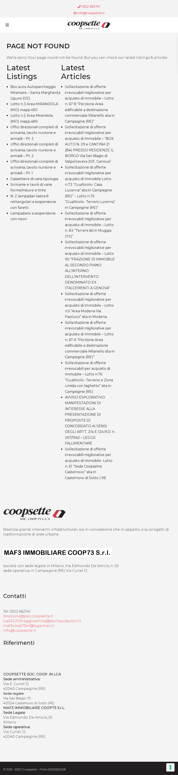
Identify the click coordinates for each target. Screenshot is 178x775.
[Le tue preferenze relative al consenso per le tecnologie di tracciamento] (170, 767)
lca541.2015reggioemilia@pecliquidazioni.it (42, 621)
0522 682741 (91, 6)
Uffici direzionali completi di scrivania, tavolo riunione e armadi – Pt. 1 (34, 167)
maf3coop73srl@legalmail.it (28, 626)
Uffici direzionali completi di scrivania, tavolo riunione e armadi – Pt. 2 (34, 150)
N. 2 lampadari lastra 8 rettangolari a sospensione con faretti (33, 202)
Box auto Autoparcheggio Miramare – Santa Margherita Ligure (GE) (35, 92)
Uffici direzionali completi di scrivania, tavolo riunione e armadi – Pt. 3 (34, 133)
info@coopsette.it (91, 13)
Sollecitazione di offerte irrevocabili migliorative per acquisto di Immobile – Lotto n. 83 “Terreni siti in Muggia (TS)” (89, 224)
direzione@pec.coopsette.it (28, 616)
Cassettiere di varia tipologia (34, 179)
